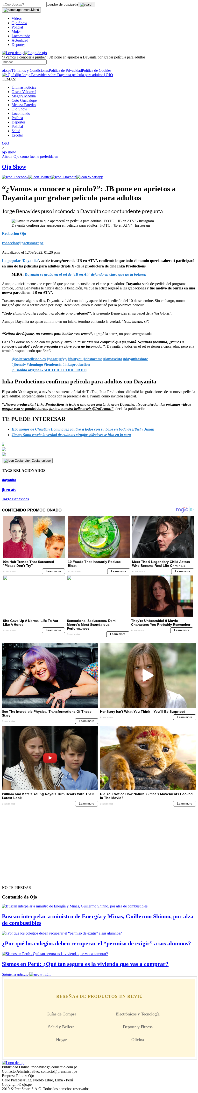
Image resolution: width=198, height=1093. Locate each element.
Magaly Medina (24, 96)
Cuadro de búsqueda (62, 4)
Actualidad (20, 40)
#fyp (63, 359)
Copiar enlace (41, 460)
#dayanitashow (135, 359)
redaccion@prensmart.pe (22, 243)
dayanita (9, 480)
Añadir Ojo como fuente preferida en (30, 156)
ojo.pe (6, 70)
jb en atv (9, 490)
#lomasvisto (112, 359)
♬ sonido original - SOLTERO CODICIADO (49, 370)
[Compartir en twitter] (39, 177)
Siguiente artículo (15, 974)
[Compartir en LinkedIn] (63, 177)
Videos (17, 18)
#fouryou (75, 359)
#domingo (35, 364)
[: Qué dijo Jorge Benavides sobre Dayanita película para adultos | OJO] (57, 75)
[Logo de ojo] (13, 53)
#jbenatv (19, 364)
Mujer (16, 31)
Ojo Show (19, 23)
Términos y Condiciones (30, 70)
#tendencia (53, 364)
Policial (17, 27)
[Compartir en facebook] (15, 177)
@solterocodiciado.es (29, 359)
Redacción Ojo (14, 233)
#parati (52, 359)
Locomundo (21, 36)
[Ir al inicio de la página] (13, 879)
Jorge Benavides (15, 499)
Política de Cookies (96, 70)
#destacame (93, 359)
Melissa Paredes (24, 105)
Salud (16, 131)
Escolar (17, 135)
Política (17, 118)
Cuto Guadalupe (24, 100)
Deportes (18, 45)
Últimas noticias (24, 87)
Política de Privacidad (65, 70)
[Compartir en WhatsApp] (89, 177)
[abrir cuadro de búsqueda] (86, 4)
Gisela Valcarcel (24, 92)
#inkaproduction (76, 364)
